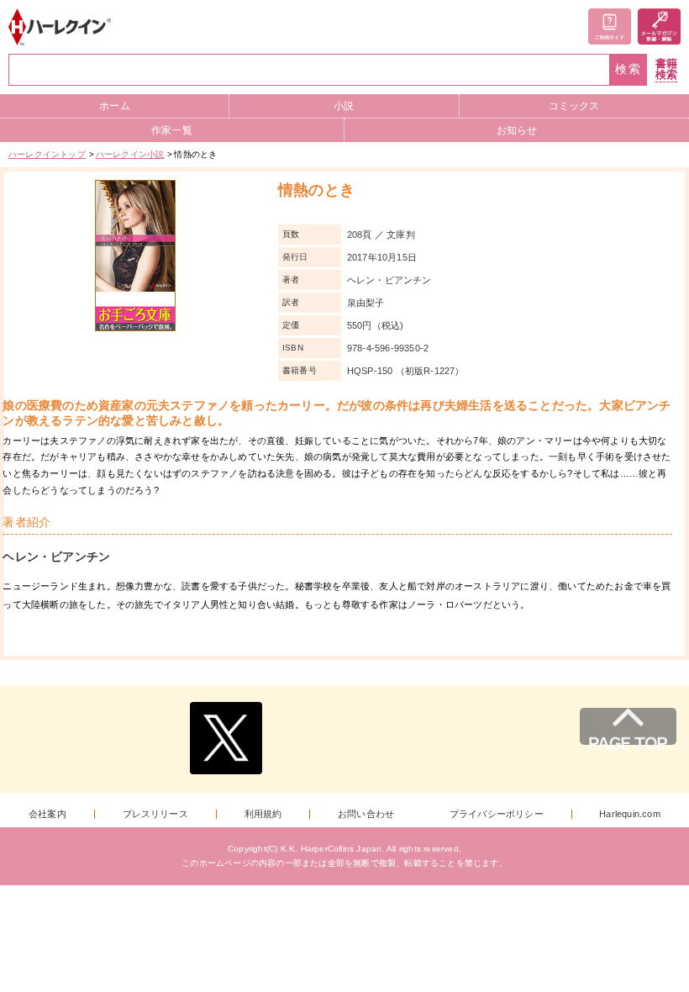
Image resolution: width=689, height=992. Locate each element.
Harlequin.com (629, 814)
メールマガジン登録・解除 (659, 26)
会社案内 (47, 814)
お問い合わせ (366, 814)
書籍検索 (666, 69)
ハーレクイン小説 (130, 154)
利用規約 (263, 814)
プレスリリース (155, 814)
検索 (628, 69)
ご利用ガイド (609, 26)
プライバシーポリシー (497, 814)
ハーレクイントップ (47, 154)
